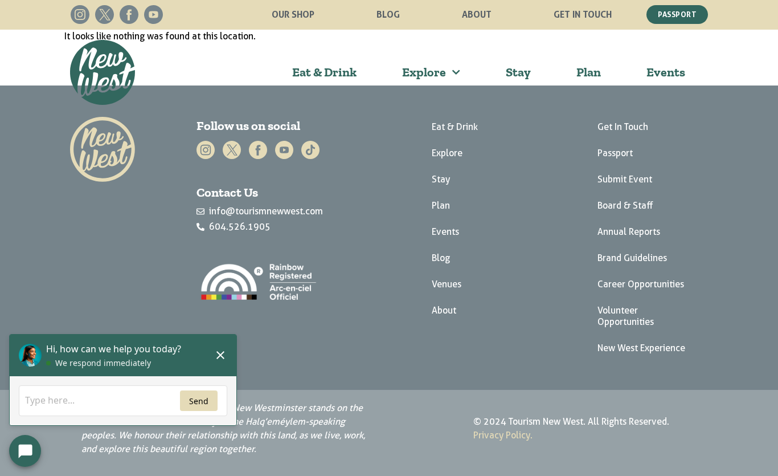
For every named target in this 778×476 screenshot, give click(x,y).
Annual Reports (628, 231)
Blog (388, 14)
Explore (424, 72)
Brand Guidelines (632, 258)
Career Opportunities (640, 284)
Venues (446, 284)
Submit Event (624, 179)
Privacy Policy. (503, 435)
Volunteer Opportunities (625, 316)
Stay (518, 72)
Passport (615, 153)
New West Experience (641, 348)
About (477, 14)
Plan (588, 72)
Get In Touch (583, 14)
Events (665, 72)
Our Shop (293, 14)
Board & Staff (625, 205)
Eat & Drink (324, 72)
